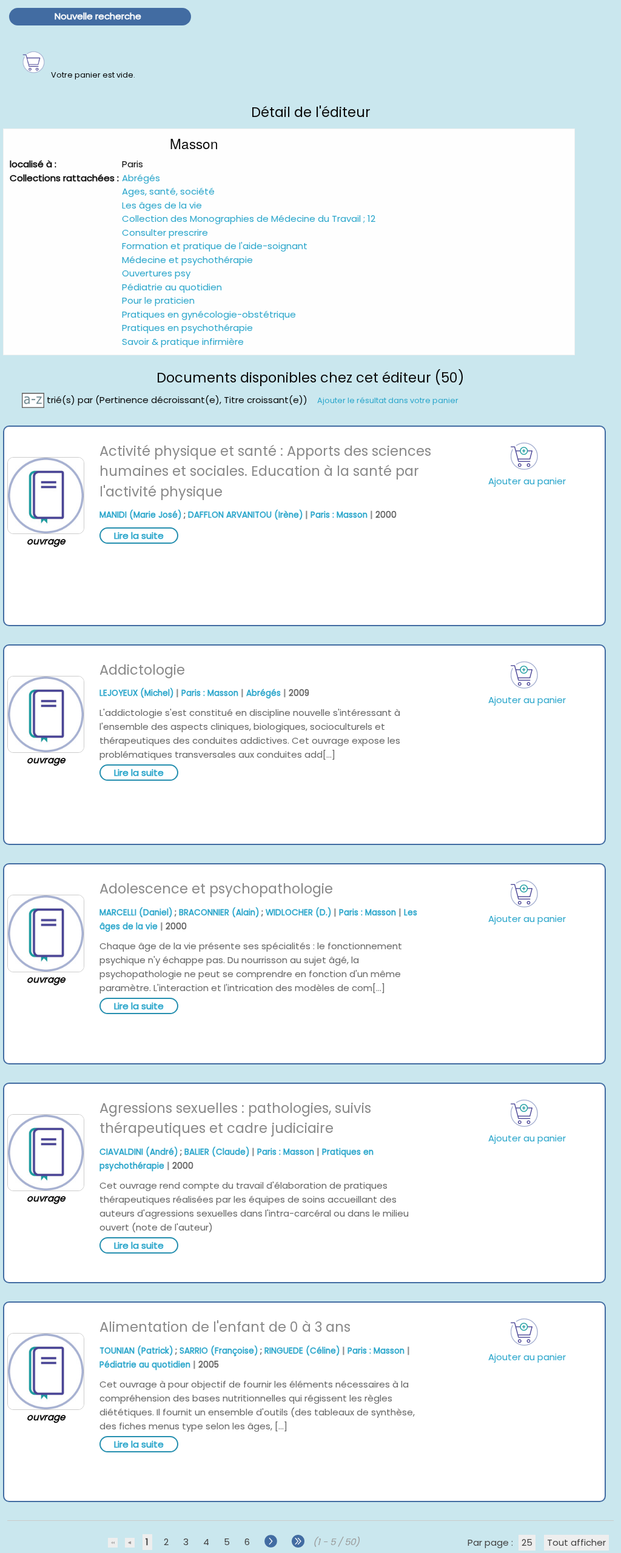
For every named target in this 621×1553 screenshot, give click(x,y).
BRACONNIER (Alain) (219, 912)
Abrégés (141, 178)
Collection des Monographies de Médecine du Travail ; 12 (248, 218)
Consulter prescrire (165, 232)
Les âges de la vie (162, 205)
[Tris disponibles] (34, 399)
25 (527, 1542)
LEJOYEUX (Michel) (136, 693)
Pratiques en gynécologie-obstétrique (209, 314)
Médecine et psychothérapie (187, 259)
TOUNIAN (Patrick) (136, 1351)
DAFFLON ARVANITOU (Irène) (245, 515)
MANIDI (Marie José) (140, 515)
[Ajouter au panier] (524, 456)
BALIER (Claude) (216, 1152)
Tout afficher (576, 1542)
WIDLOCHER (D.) (298, 912)
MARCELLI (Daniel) (135, 912)
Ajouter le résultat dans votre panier (387, 400)
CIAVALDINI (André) (138, 1152)
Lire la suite (139, 535)
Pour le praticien (158, 300)
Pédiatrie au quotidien (172, 287)
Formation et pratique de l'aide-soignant (214, 245)
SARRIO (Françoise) (219, 1351)
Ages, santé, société (168, 191)
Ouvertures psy (156, 273)
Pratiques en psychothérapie (187, 327)
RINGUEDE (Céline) (302, 1351)
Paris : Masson (339, 515)
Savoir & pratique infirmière (183, 341)
